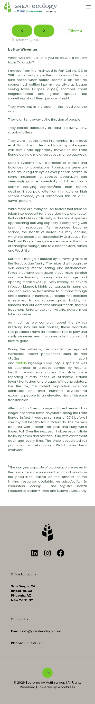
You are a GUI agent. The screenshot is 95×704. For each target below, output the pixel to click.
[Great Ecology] (31, 7)
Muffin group (55, 682)
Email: (16, 631)
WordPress (66, 687)
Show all (76, 30)
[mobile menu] (88, 7)
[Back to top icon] (47, 673)
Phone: (17, 643)
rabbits (21, 363)
